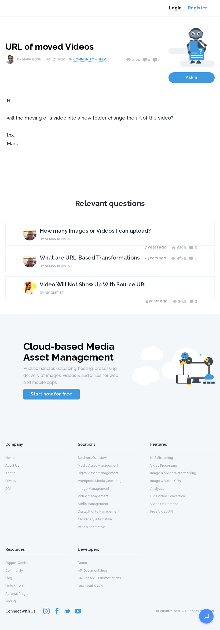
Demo (82, 563)
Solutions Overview (92, 458)
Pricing (10, 601)
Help (102, 59)
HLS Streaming (161, 458)
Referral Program (18, 594)
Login (175, 7)
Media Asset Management (98, 465)
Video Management (93, 496)
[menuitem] (37, 457)
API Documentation (92, 571)
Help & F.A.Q (14, 586)
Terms (10, 473)
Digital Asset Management (98, 473)
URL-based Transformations (99, 578)
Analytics (157, 489)
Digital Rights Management (98, 511)
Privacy (10, 481)
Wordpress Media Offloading (100, 481)
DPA (8, 489)
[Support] (206, 616)
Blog (8, 578)
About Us (12, 465)
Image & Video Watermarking (173, 473)
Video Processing (163, 465)
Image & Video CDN (165, 481)
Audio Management (93, 504)
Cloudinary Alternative (95, 519)
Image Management (93, 489)
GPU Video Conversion (167, 496)
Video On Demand (164, 504)
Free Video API (161, 511)
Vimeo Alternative (91, 527)
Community (83, 59)
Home (10, 458)
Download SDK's (90, 586)
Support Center (16, 563)
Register (197, 7)
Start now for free (51, 394)
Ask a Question (191, 79)
